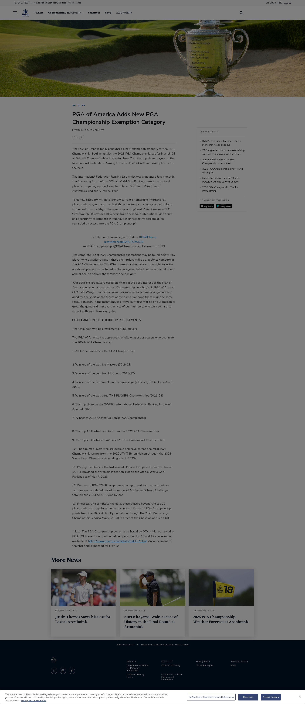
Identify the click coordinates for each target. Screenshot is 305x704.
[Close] (299, 696)
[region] (152, 697)
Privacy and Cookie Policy (33, 700)
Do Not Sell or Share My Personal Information (211, 697)
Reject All (248, 697)
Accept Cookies (271, 697)
